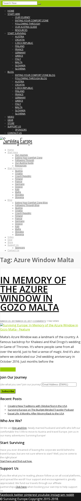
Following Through (27, 23)
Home (11, 10)
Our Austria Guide (26, 27)
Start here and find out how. (16, 461)
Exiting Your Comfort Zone (31, 20)
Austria (19, 36)
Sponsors (21, 129)
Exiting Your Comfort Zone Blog (35, 75)
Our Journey (22, 17)
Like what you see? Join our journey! (20, 384)
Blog (11, 72)
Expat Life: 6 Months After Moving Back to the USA (36, 413)
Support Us (14, 126)
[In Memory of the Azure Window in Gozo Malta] (40, 329)
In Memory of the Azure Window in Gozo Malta (33, 293)
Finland (19, 46)
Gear (10, 120)
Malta (18, 62)
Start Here (14, 14)
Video (11, 116)
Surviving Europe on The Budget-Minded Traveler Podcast (41, 409)
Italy (18, 59)
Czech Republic (24, 43)
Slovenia (20, 68)
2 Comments (39, 321)
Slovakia (20, 65)
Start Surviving (17, 33)
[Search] (39, 4)
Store (11, 123)
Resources (21, 30)
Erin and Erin (19, 428)
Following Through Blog (31, 78)
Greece (19, 55)
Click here (21, 487)
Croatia (20, 39)
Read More (8, 369)
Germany (20, 52)
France (19, 49)
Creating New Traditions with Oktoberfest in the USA (37, 406)
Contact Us (15, 133)
